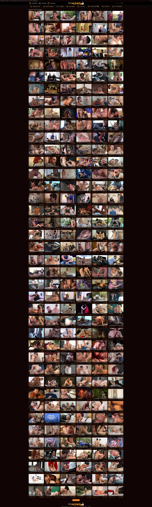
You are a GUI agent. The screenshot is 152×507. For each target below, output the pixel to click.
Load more (76, 500)
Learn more (35, 0)
